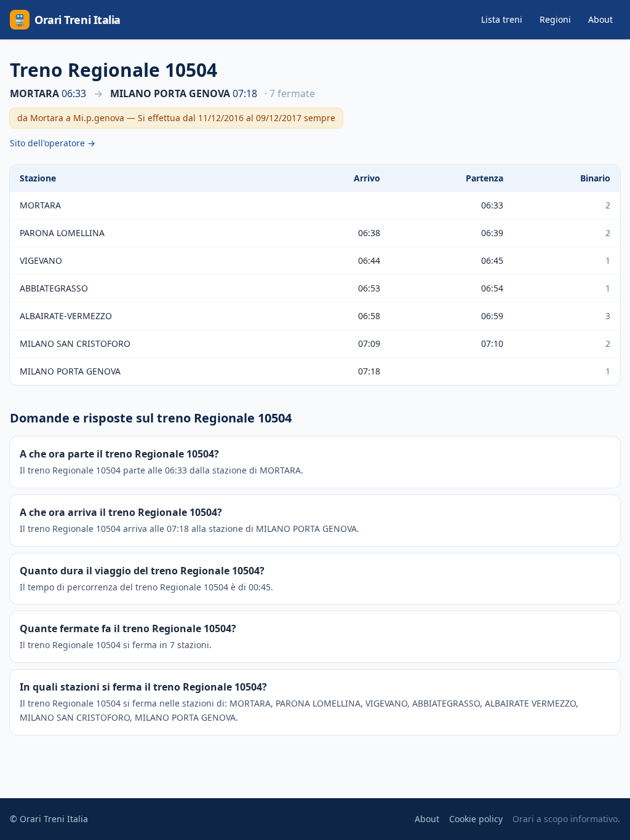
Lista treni (501, 19)
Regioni (555, 19)
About (600, 19)
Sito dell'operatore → (52, 143)
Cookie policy (476, 819)
